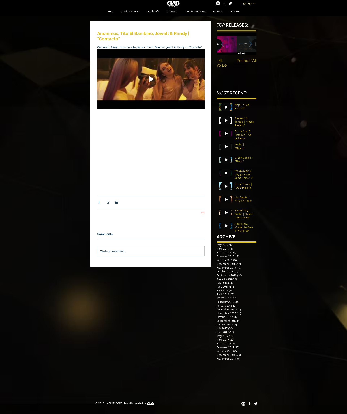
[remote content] (151, 146)
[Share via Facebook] (99, 202)
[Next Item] (250, 44)
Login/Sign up (248, 3)
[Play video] (151, 79)
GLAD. (150, 403)
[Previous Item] (222, 44)
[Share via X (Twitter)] (108, 202)
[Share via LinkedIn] (116, 202)
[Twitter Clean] (230, 3)
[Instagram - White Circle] (218, 3)
